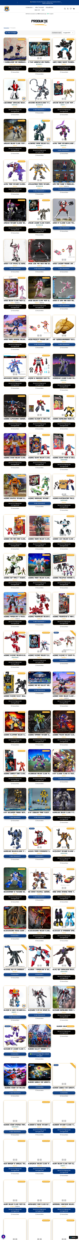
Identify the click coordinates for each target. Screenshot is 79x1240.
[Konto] (67, 9)
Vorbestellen (63, 660)
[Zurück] (38, 58)
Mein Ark (37, 10)
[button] (64, 9)
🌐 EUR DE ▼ (73, 1237)
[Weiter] (41, 58)
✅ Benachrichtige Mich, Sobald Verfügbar (39, 1055)
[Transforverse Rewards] (3, 1236)
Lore (43, 10)
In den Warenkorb (39, 110)
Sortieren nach (56, 33)
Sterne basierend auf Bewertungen (39, 13)
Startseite (6, 28)
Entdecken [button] (29, 7)
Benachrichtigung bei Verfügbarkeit (15, 68)
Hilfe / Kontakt (39, 7)
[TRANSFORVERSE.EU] (7, 9)
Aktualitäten (49, 7)
